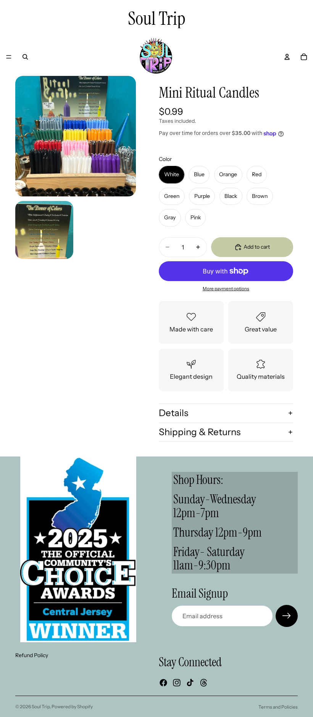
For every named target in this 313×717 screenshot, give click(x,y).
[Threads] (203, 682)
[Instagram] (176, 682)
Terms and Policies (278, 707)
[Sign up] (287, 616)
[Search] (25, 56)
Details (173, 412)
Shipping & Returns (199, 431)
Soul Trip (41, 706)
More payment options (226, 288)
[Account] (287, 56)
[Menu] (9, 57)
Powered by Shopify (72, 706)
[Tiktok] (190, 682)
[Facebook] (163, 682)
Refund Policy (31, 655)
